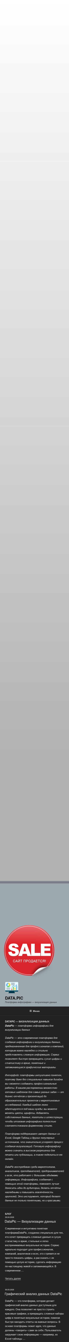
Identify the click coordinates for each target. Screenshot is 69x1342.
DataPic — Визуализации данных (30, 1221)
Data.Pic (14, 998)
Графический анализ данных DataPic (33, 1293)
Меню (36, 1011)
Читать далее (13, 1278)
